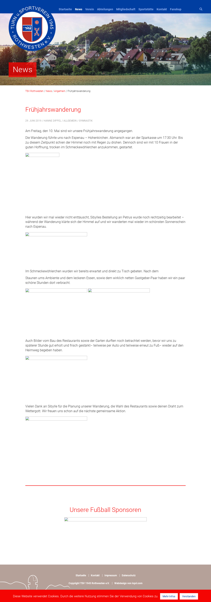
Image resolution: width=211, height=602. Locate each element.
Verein (89, 9)
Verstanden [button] (189, 596)
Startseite (65, 9)
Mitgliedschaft (125, 9)
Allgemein (70, 120)
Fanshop (175, 9)
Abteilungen (105, 9)
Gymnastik (86, 120)
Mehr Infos (169, 596)
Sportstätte (146, 9)
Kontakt (162, 9)
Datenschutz (129, 575)
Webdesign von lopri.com (128, 583)
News (78, 9)
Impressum (110, 575)
